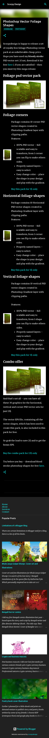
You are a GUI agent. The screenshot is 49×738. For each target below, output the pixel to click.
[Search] (45, 4)
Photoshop (20, 29)
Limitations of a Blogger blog (14, 526)
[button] (4, 35)
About (4, 507)
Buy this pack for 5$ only (24, 189)
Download (8, 29)
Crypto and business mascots (14, 657)
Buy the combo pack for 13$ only (20, 453)
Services (6, 509)
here (10, 64)
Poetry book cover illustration (15, 701)
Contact (5, 512)
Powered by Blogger (26, 729)
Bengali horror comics (11, 612)
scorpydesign (32, 734)
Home (5, 504)
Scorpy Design (14, 4)
